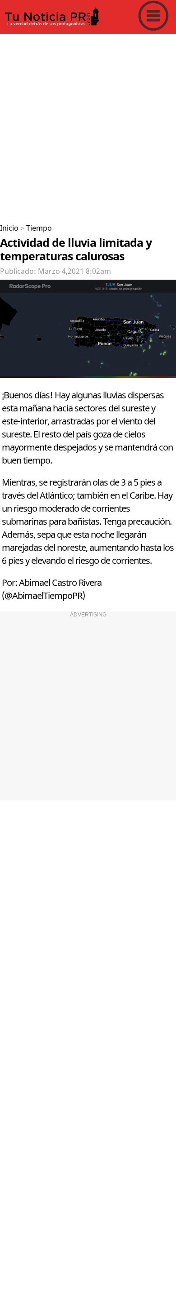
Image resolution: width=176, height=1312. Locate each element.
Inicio (9, 228)
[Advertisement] (88, 125)
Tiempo (39, 228)
